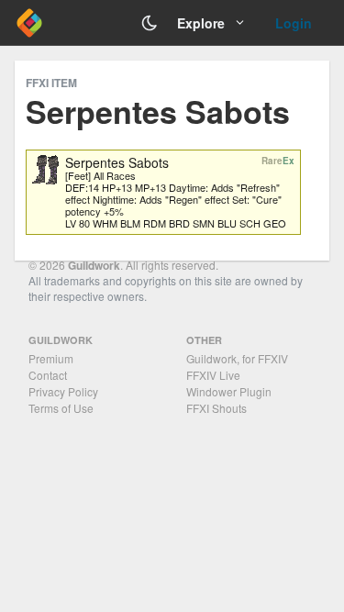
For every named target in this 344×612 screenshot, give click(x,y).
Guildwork (94, 265)
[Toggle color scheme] (149, 23)
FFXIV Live (213, 375)
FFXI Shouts (216, 408)
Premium (50, 358)
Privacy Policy (63, 391)
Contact (47, 375)
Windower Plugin (229, 391)
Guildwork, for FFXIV (237, 358)
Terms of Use (61, 408)
